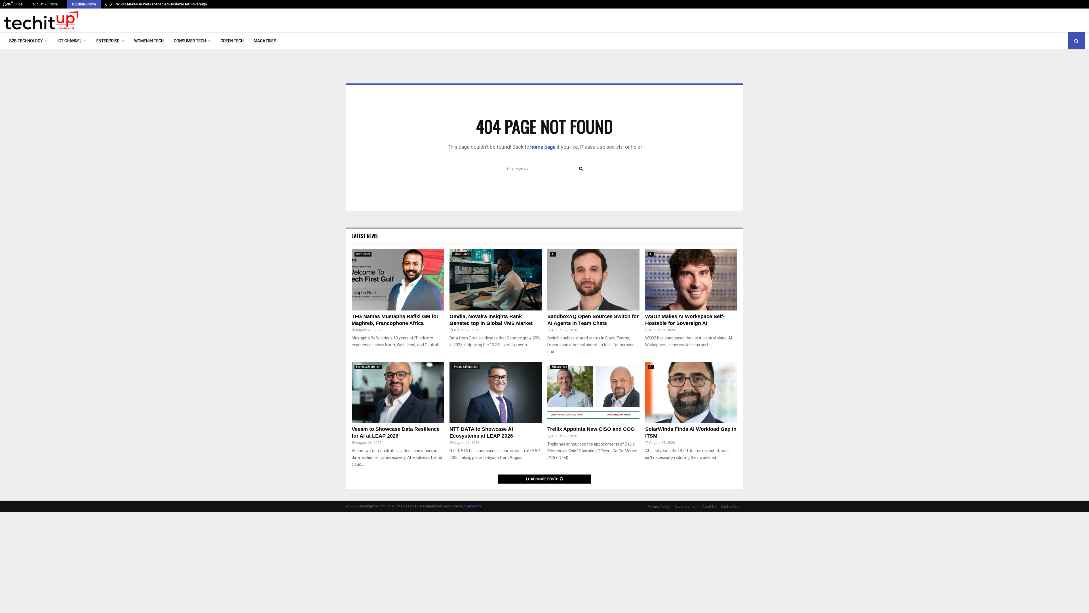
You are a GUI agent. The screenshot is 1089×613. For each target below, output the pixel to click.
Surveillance (462, 254)
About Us (709, 507)
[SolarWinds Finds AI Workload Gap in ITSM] (691, 392)
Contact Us (729, 507)
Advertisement (686, 507)
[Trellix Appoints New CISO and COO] (593, 392)
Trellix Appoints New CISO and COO (591, 429)
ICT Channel (70, 41)
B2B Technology (26, 41)
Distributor (363, 254)
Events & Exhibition (368, 366)
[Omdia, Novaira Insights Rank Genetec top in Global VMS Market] (495, 280)
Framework (473, 506)
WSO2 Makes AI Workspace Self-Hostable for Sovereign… (163, 4)
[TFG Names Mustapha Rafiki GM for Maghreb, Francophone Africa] (398, 280)
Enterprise (107, 41)
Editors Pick (559, 366)
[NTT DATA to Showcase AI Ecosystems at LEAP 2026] (495, 392)
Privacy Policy (659, 507)
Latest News (365, 236)
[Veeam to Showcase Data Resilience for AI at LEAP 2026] (398, 392)
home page (543, 147)
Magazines (265, 41)
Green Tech (232, 41)
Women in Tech (149, 41)
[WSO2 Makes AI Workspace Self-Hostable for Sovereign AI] (691, 280)
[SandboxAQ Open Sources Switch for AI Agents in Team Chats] (593, 280)
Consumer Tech (190, 41)
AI (553, 254)
